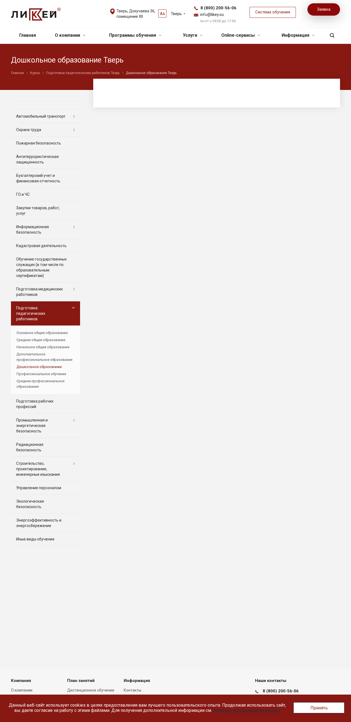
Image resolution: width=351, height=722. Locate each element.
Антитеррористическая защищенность (37, 159)
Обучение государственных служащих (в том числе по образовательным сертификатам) (41, 267)
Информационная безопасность (32, 229)
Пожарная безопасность (38, 143)
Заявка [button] (323, 9)
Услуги (190, 35)
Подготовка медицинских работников (39, 292)
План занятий (81, 680)
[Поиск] (332, 35)
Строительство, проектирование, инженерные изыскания (38, 469)
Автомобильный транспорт (41, 116)
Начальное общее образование (42, 347)
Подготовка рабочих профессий (34, 404)
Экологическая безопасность (30, 504)
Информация (296, 35)
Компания (21, 680)
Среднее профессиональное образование (40, 384)
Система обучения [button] (272, 12)
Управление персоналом (38, 488)
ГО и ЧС (23, 194)
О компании (68, 35)
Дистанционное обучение (90, 690)
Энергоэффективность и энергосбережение (38, 523)
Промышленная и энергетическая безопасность (32, 425)
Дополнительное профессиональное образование (44, 357)
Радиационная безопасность (29, 447)
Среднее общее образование (40, 340)
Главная (27, 35)
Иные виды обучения (35, 539)
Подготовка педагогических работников (30, 313)
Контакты (132, 690)
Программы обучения (133, 35)
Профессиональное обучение (41, 374)
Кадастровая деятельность (41, 246)
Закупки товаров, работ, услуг (38, 211)
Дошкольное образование (39, 367)
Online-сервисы (238, 35)
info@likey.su (212, 14)
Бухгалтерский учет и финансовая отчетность (38, 178)
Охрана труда (28, 130)
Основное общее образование (42, 333)
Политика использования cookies (246, 710)
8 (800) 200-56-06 (218, 7)
